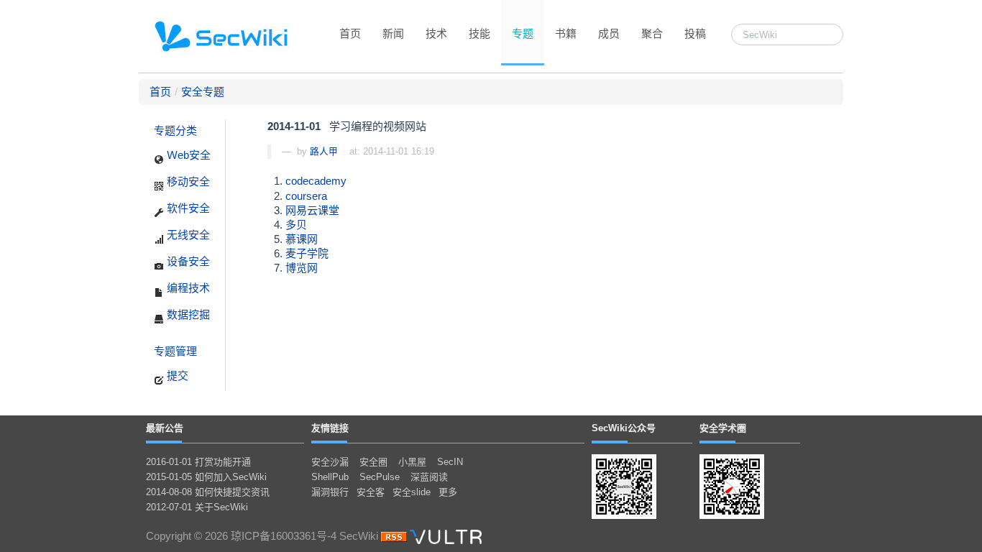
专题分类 (175, 130)
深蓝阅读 (429, 477)
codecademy (316, 181)
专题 (522, 33)
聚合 (652, 33)
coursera (306, 196)
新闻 (393, 33)
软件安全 (187, 208)
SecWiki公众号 (624, 428)
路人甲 (324, 151)
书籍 (566, 33)
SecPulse (379, 477)
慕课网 (301, 239)
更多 (448, 492)
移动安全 (187, 181)
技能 (479, 33)
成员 (609, 33)
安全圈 (373, 461)
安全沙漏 (330, 461)
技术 (436, 33)
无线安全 (187, 235)
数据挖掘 (187, 314)
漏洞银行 (330, 492)
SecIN (450, 461)
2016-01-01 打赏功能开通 (198, 461)
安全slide (412, 492)
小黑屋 (412, 461)
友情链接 (330, 428)
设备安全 (187, 261)
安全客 (371, 492)
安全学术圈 (722, 428)
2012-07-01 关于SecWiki (197, 507)
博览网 (301, 268)
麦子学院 (307, 253)
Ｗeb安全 (187, 155)
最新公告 (164, 428)
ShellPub (330, 477)
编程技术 (187, 288)
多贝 (296, 224)
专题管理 (175, 351)
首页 (350, 33)
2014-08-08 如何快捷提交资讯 (208, 492)
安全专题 (202, 92)
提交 (176, 375)
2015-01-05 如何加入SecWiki (206, 477)
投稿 (695, 33)
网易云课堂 (312, 210)
